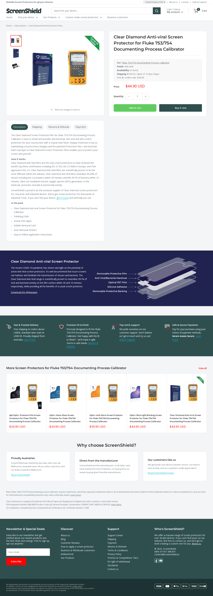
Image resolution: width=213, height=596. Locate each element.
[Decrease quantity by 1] (129, 96)
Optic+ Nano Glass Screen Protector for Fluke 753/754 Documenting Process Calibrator (65, 418)
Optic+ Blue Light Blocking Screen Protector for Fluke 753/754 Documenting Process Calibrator (146, 418)
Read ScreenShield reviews (161, 473)
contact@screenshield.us (166, 554)
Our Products (50, 17)
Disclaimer (113, 565)
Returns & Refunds (117, 546)
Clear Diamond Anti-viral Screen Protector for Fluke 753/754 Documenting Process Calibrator (185, 418)
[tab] (19, 127)
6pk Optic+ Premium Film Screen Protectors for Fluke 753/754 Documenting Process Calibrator (25, 418)
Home (9, 17)
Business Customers (117, 17)
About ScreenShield (20, 474)
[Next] (207, 403)
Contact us (113, 569)
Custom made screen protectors (81, 17)
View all (203, 368)
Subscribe (16, 561)
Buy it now (180, 107)
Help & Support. (127, 339)
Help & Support (199, 2)
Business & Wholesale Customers (78, 550)
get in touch (63, 197)
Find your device (26, 17)
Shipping (112, 539)
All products (20, 25)
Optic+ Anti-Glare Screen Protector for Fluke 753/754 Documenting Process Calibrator (106, 418)
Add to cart (135, 107)
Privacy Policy (114, 554)
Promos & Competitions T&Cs (123, 557)
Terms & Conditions (118, 550)
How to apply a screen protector (77, 546)
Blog (63, 539)
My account (174, 11)
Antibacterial (67, 554)
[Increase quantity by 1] (145, 96)
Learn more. (30, 339)
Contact (185, 2)
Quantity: (119, 96)
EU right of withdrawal (119, 561)
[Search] (157, 10)
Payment (112, 542)
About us (173, 2)
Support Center (115, 535)
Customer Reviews (70, 542)
